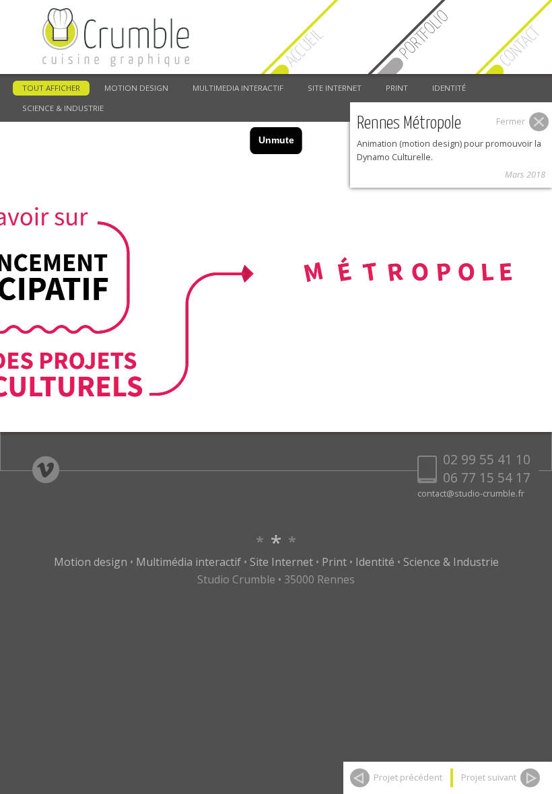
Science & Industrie (451, 561)
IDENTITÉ (449, 88)
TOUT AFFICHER (51, 88)
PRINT (397, 88)
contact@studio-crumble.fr (470, 493)
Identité (374, 561)
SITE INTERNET (334, 88)
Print (334, 561)
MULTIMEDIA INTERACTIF (238, 88)
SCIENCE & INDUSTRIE (63, 108)
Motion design (90, 561)
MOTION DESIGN (136, 88)
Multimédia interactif (188, 561)
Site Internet (281, 561)
